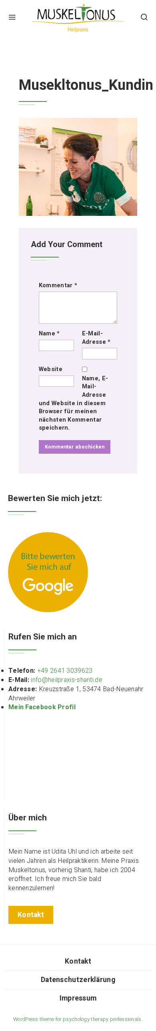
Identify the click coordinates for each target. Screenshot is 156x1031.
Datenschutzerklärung (78, 980)
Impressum (78, 998)
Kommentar (58, 286)
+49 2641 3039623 (65, 671)
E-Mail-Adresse (96, 338)
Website (50, 369)
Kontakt (78, 961)
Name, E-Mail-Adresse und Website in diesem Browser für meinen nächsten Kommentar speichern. (73, 403)
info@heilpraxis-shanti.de (66, 680)
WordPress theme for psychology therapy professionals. (78, 1019)
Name (49, 334)
